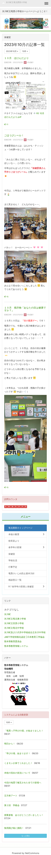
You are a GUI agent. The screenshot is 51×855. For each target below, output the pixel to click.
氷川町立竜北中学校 (14, 628)
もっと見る (25, 836)
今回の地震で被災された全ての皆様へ (22, 782)
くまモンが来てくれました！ (18, 763)
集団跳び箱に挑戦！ (14, 828)
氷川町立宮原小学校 (14, 623)
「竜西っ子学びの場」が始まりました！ (23, 730)
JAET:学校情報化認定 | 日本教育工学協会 (24, 637)
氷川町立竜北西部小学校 (16, 2)
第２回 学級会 (11, 805)
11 (7, 124)
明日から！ (9, 743)
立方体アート (10, 795)
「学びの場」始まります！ (17, 753)
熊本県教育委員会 (13, 641)
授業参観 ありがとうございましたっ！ (23, 815)
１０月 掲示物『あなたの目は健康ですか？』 (25, 309)
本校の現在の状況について (17, 772)
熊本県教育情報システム (16, 646)
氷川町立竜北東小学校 (15, 618)
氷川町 (7, 614)
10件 (24, 51)
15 (7, 297)
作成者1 (30, 62)
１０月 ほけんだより (16, 58)
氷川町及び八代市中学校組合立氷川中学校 (25, 632)
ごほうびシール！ (14, 135)
